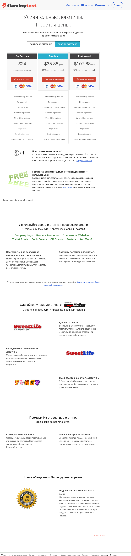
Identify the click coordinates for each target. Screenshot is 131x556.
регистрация (67, 187)
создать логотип (84, 160)
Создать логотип (22, 79)
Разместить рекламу (99, 555)
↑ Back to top (99, 535)
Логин (117, 5)
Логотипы (72, 5)
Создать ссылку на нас (70, 555)
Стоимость (102, 5)
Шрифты (87, 5)
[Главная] (19, 5)
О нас (3, 555)
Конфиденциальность (17, 555)
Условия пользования (38, 555)
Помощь (113, 555)
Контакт (85, 555)
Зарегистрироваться (54, 79)
